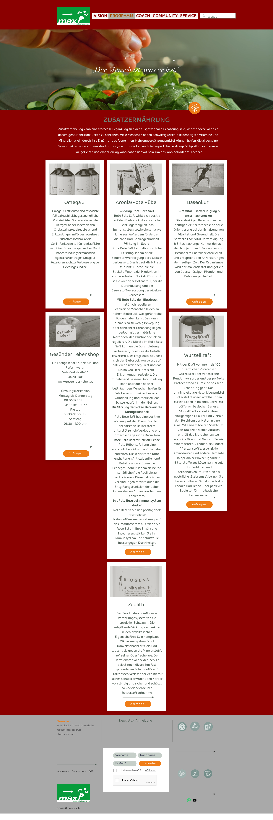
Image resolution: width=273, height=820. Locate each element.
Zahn (122, 239)
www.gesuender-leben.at (75, 382)
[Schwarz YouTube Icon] (194, 800)
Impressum (63, 771)
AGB (91, 771)
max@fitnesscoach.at (69, 730)
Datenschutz (79, 771)
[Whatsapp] (189, 800)
